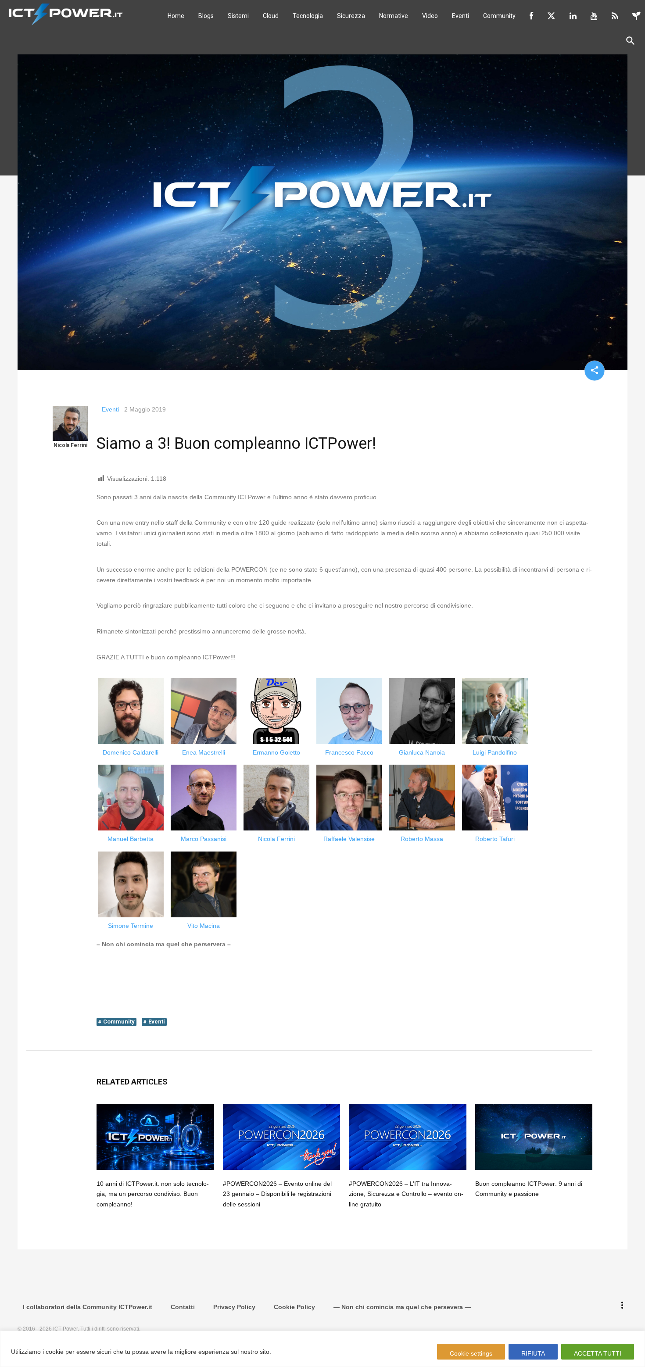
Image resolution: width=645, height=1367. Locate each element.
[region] (322, 1349)
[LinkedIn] (573, 15)
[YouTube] (594, 15)
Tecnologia (308, 15)
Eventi (460, 15)
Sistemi (238, 15)
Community (499, 15)
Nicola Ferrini (70, 445)
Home (176, 15)
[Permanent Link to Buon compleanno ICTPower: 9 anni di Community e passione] (534, 1137)
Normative (393, 15)
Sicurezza (351, 15)
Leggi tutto (290, 1351)
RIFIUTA (533, 1353)
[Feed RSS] (615, 15)
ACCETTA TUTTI (597, 1353)
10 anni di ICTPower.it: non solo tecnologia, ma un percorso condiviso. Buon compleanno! (153, 1194)
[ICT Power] (63, 13)
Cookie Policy (294, 1306)
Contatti (183, 1306)
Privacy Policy (234, 1306)
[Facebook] (531, 15)
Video (430, 15)
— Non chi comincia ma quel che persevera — (402, 1306)
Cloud (271, 15)
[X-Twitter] (551, 15)
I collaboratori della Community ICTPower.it (87, 1306)
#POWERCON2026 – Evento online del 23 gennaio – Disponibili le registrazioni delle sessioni (277, 1194)
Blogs (206, 15)
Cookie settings (471, 1353)
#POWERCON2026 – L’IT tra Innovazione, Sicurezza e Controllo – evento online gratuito (406, 1194)
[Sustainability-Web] (636, 15)
